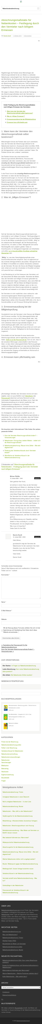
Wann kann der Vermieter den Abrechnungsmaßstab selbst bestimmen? (20, 112)
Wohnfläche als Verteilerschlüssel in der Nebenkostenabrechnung (17, 456)
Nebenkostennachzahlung (9, 754)
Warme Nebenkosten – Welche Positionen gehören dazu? (20, 973)
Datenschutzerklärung (9, 995)
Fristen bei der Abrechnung (9, 742)
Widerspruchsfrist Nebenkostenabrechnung (16, 842)
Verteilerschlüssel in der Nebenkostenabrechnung (18, 873)
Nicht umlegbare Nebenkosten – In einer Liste (17, 802)
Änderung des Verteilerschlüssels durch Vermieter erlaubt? (20, 451)
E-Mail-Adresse (6, 610)
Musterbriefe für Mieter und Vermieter (14, 944)
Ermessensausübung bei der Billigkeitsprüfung (21, 119)
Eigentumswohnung (7, 775)
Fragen (3, 781)
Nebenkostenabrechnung (23, 1020)
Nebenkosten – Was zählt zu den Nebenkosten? (18, 811)
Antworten (37, 478)
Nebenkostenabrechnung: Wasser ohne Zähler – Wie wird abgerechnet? (22, 446)
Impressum (5, 992)
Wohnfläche (29, 396)
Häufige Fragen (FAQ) (9, 941)
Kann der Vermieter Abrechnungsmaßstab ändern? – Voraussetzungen (21, 436)
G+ (2, 999)
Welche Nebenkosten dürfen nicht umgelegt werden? (19, 859)
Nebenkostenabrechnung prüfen (11, 745)
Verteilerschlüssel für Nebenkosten (12, 751)
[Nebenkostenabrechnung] (21, 2)
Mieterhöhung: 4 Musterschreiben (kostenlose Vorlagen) (20, 821)
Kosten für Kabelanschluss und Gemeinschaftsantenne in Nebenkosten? (20, 966)
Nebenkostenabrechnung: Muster (13, 806)
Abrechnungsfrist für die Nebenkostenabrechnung (18, 847)
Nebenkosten (5, 760)
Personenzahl (5, 398)
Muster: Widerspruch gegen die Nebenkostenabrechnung (20, 864)
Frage (23, 917)
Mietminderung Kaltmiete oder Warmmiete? (15, 970)
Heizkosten (4, 772)
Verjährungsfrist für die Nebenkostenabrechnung (17, 816)
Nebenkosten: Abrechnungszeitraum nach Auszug (18, 825)
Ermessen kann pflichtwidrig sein (17, 122)
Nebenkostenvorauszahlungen (10, 757)
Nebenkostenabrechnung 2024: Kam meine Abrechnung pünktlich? (19, 961)
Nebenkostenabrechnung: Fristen (13, 792)
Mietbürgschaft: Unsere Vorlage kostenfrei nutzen (18, 869)
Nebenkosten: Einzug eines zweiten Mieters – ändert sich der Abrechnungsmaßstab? (22, 441)
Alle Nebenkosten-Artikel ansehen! (21, 675)
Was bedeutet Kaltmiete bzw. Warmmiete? (16, 837)
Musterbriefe (5, 778)
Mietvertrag (4, 768)
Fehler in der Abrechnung (9, 748)
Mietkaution (5, 765)
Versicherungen (6, 762)
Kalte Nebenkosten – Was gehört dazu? (14, 976)
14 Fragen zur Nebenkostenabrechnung (23, 666)
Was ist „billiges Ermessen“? (16, 116)
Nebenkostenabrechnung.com (10, 910)
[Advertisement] (19, 55)
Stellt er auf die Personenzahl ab (16, 340)
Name (3, 602)
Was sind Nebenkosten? (10, 934)
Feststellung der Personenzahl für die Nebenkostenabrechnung (14, 646)
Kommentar (5, 575)
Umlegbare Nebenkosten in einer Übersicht (16, 797)
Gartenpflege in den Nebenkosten (13, 885)
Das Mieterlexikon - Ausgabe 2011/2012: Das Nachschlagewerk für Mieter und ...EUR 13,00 (20, 717)
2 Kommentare (27, 36)
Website (3, 619)
